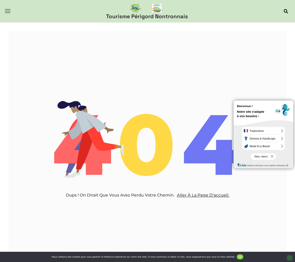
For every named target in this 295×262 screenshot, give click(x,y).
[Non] (289, 258)
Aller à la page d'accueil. (203, 195)
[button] (286, 11)
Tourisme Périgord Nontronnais (147, 16)
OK (240, 256)
